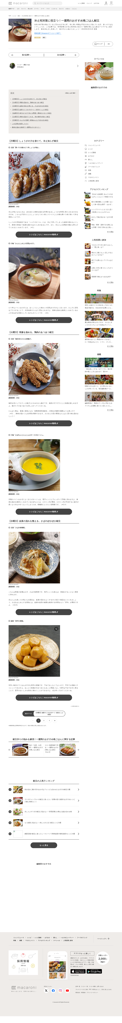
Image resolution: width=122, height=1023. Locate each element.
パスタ (48, 8)
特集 (14, 940)
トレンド (89, 3)
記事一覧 (77, 986)
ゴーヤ (42, 8)
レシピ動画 (81, 3)
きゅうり (61, 8)
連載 (20, 940)
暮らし (55, 937)
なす (18, 8)
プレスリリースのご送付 (81, 989)
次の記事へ (61, 55)
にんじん (74, 8)
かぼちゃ (68, 8)
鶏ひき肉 (30, 8)
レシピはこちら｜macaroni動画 (42, 234)
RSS (90, 989)
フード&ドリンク (82, 937)
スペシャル (56, 940)
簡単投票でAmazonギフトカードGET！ (47, 33)
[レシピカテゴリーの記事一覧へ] (37, 37)
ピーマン (36, 8)
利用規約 (83, 992)
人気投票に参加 (68, 940)
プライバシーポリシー (92, 992)
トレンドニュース (18, 937)
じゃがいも (54, 8)
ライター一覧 (84, 986)
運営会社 (77, 992)
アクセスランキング (44, 940)
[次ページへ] (55, 720)
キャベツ (23, 8)
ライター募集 (92, 986)
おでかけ (47, 937)
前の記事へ (26, 55)
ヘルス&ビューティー (67, 937)
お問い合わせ (100, 986)
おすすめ (96, 3)
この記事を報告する (75, 706)
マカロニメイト (30, 940)
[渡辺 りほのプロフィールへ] (44, 66)
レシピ (29, 937)
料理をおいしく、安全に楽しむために (102, 989)
